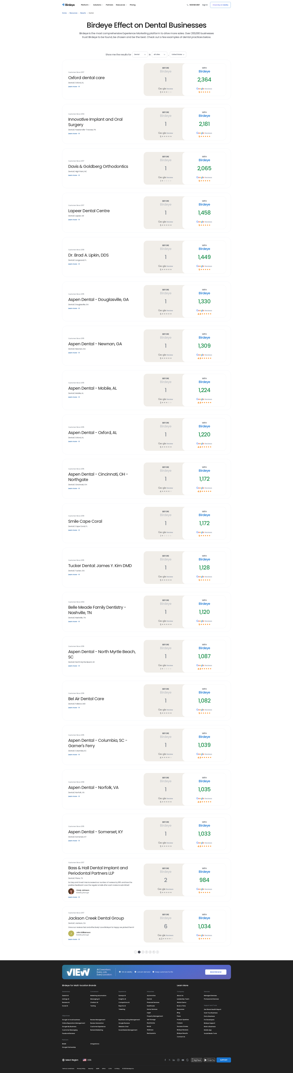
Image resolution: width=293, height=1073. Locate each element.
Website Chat (124, 1026)
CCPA (110, 1068)
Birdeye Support (209, 1023)
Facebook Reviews (68, 1033)
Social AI (65, 1006)
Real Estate (151, 1023)
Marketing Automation (98, 996)
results (83, 13)
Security (90, 1068)
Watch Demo (181, 1002)
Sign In (205, 5)
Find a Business (209, 1016)
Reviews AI (65, 1002)
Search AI (65, 996)
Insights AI (122, 999)
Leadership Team (183, 999)
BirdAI (64, 1044)
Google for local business (71, 1020)
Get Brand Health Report (212, 1009)
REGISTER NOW (215, 972)
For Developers (209, 1020)
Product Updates (183, 1020)
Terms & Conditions (68, 1068)
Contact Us (181, 1037)
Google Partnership (69, 1047)
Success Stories (182, 1026)
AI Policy (117, 1068)
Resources (120, 5)
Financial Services (153, 1002)
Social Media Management (128, 1030)
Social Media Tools (210, 1033)
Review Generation (97, 1023)
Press (179, 1016)
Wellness (150, 1030)
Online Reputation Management (73, 1023)
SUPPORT (223, 1060)
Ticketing (122, 1009)
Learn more (75, 87)
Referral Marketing (96, 1030)
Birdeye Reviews (182, 1030)
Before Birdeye (165, 69)
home (64, 13)
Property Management (155, 1016)
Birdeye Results (182, 1033)
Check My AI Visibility (220, 5)
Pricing (133, 5)
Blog (178, 1013)
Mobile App (208, 1030)
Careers (180, 1023)
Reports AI (122, 1006)
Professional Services (211, 999)
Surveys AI (122, 996)
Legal (149, 1013)
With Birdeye (204, 69)
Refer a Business (210, 1026)
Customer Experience (98, 1026)
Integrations (94, 1044)
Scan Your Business (211, 1013)
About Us (180, 996)
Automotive (151, 996)
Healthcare (151, 1006)
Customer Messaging (69, 1030)
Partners (109, 5)
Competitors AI (124, 1002)
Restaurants (151, 1033)
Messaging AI (95, 999)
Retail (149, 1026)
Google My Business (69, 1026)
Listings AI (65, 999)
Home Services (152, 1009)
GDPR (97, 1068)
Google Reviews (124, 1023)
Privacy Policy (81, 1068)
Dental (149, 999)
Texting (93, 1006)
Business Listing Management (129, 1020)
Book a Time (181, 1006)
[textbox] (159, 54)
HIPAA (104, 1068)
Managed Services (210, 996)
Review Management (97, 1020)
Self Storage (151, 1020)
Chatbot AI (94, 1002)
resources (73, 13)
